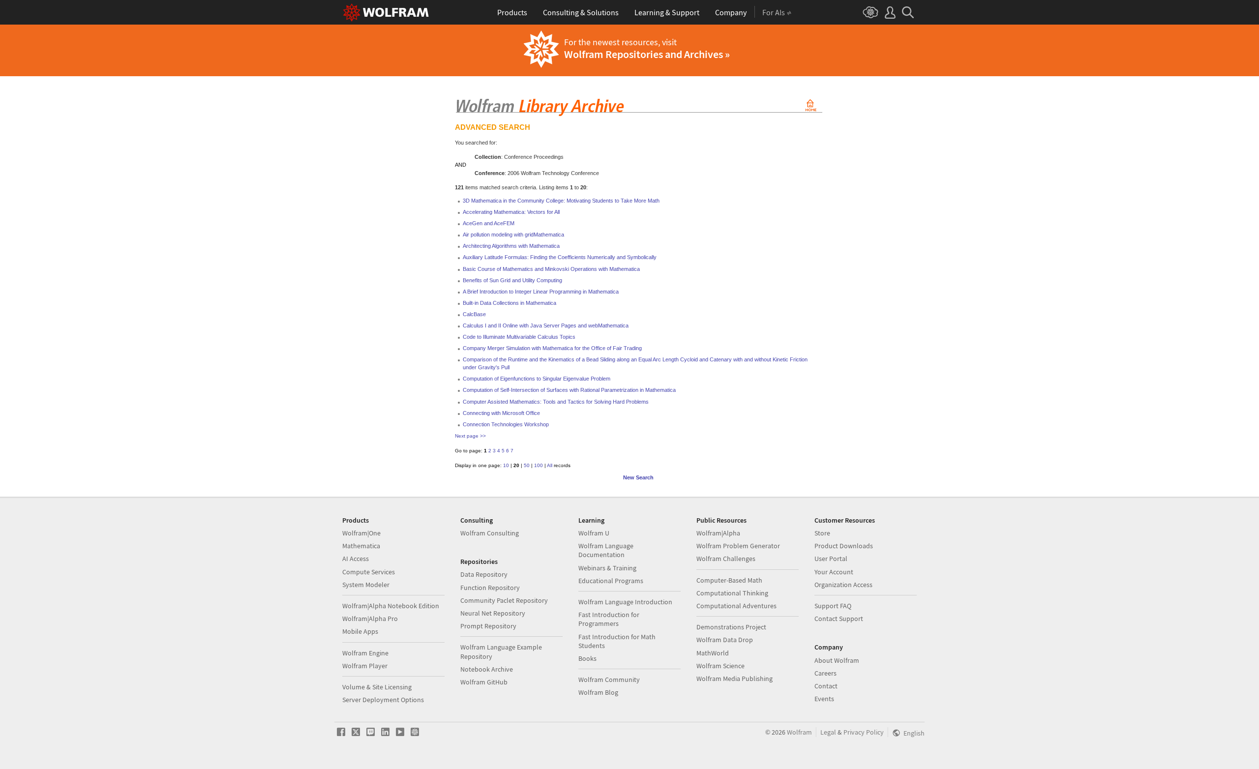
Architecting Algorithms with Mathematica (511, 246)
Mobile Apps (360, 631)
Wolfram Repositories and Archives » (647, 54)
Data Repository (484, 574)
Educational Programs (610, 580)
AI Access (355, 558)
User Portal (830, 558)
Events (824, 698)
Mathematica (361, 545)
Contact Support (838, 618)
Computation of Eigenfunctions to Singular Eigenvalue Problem (536, 379)
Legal (828, 732)
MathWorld (712, 653)
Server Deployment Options (383, 699)
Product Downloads (843, 545)
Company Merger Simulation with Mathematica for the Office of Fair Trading (552, 348)
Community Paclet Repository (504, 600)
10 (506, 465)
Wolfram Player (365, 665)
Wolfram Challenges (725, 558)
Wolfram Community (609, 679)
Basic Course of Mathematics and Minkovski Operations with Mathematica (551, 269)
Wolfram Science (720, 665)
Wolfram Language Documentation (605, 550)
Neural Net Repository (492, 613)
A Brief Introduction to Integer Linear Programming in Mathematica (541, 292)
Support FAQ (832, 605)
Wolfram (799, 732)
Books (587, 658)
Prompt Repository (488, 625)
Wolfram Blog (598, 692)
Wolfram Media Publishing (734, 678)
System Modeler (366, 584)
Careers (825, 673)
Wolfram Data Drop (724, 639)
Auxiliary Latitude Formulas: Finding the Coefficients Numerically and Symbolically (560, 257)
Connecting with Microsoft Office (501, 413)
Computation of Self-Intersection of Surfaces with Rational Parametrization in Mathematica (569, 390)
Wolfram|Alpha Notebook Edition (390, 605)
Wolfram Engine (365, 653)
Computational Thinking (732, 593)
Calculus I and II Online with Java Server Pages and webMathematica (546, 325)
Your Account (833, 571)
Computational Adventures (736, 605)
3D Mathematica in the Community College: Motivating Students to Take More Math (561, 201)
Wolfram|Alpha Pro (370, 618)
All (549, 465)
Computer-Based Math (729, 580)
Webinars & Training (607, 567)
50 (527, 465)
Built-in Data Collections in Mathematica (509, 303)
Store (822, 533)
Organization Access (843, 584)
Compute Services (368, 571)
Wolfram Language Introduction (625, 601)
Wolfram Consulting (489, 533)
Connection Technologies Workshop (506, 424)
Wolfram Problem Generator (738, 545)
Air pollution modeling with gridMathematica (513, 234)
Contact (826, 685)
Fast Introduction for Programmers (608, 619)
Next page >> (470, 436)
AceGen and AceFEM (488, 223)
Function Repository (490, 587)
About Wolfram (836, 660)
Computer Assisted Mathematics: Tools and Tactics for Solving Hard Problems (556, 402)
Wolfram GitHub (484, 682)
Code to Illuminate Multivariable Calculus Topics (519, 337)
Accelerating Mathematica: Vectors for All (511, 212)
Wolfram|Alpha (718, 533)
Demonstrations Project (731, 626)
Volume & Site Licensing (377, 686)
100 (538, 465)
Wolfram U (593, 533)
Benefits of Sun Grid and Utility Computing (512, 280)
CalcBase (474, 314)
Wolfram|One (361, 533)
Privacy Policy (863, 732)
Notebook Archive (486, 669)
